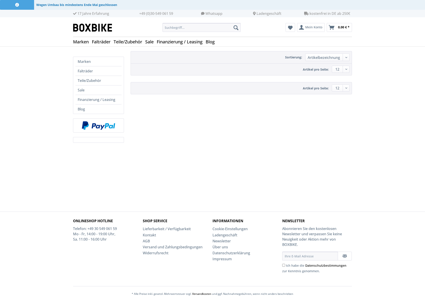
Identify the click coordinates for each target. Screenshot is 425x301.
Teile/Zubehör (89, 80)
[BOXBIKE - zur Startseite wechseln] (94, 28)
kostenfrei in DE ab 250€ (329, 13)
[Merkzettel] (290, 27)
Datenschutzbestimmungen (325, 265)
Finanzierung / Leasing (96, 99)
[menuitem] (201, 27)
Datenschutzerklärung (231, 253)
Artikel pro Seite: (316, 69)
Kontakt (149, 235)
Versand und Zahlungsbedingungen (173, 247)
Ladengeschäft (269, 13)
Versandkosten (201, 294)
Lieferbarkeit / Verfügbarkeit (167, 228)
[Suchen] (236, 27)
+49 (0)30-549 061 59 (156, 13)
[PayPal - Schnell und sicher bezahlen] (98, 125)
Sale (81, 90)
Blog (81, 109)
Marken (84, 61)
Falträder (85, 71)
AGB (146, 241)
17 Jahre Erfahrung (93, 13)
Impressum (222, 259)
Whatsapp (213, 13)
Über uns (220, 247)
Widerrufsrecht (155, 253)
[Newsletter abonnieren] (345, 256)
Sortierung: (293, 57)
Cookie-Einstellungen (230, 228)
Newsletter (221, 241)
